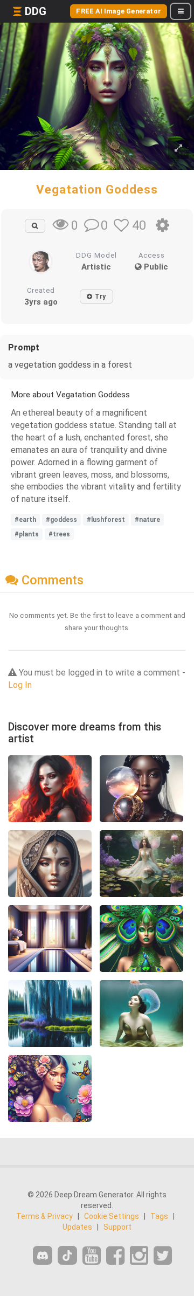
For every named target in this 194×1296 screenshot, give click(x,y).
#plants (27, 534)
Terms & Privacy (44, 1216)
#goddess (61, 519)
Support (117, 1227)
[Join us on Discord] (42, 1255)
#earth (25, 519)
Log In (20, 685)
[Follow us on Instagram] (139, 1256)
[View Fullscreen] (178, 148)
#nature (147, 519)
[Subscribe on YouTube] (91, 1256)
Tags (159, 1216)
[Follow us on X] (163, 1256)
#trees (59, 534)
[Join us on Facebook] (115, 1256)
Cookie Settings (111, 1216)
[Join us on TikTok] (67, 1255)
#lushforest (106, 519)
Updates (77, 1227)
